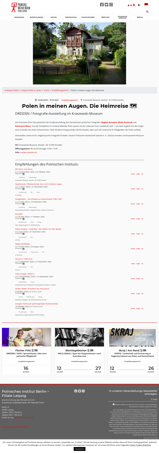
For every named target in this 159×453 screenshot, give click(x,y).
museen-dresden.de (28, 152)
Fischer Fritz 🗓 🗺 (26, 350)
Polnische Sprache (122, 17)
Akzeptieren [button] (79, 449)
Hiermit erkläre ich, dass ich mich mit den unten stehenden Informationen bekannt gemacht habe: (135, 406)
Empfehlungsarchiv (70, 100)
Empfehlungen (36, 17)
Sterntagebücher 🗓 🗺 (79, 350)
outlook (133, 174)
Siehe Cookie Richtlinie (140, 445)
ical (142, 174)
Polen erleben (88, 17)
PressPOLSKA (71, 17)
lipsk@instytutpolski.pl (24, 418)
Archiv (54, 17)
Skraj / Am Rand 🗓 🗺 (132, 350)
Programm (19, 17)
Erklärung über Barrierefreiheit (15, 427)
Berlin (140, 17)
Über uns (105, 17)
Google (138, 174)
